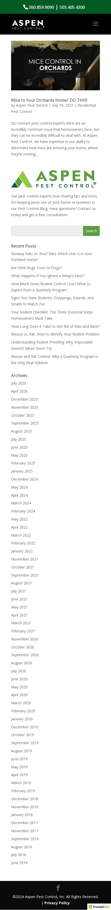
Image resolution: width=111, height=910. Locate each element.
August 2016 (21, 846)
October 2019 (22, 734)
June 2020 (19, 678)
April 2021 (19, 615)
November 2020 (24, 639)
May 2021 (19, 607)
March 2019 (21, 782)
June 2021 (19, 599)
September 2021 (25, 575)
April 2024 (19, 495)
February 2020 (23, 710)
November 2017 (24, 830)
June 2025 (19, 447)
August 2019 (21, 750)
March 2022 (21, 535)
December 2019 (24, 726)
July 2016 (18, 854)
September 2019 (25, 742)
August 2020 (21, 662)
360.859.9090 (41, 7)
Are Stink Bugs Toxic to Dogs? (36, 267)
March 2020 (21, 702)
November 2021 (24, 559)
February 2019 (23, 790)
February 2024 (23, 511)
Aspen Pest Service (32, 105)
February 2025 (23, 463)
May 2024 (19, 487)
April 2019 (19, 774)
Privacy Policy (57, 902)
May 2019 (19, 766)
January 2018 (22, 814)
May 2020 (19, 687)
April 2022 (19, 527)
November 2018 (24, 806)
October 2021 (22, 567)
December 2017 (24, 822)
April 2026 (19, 391)
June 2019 (19, 758)
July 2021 (18, 591)
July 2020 (18, 670)
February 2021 (23, 630)
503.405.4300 (72, 7)
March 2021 (21, 622)
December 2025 (24, 399)
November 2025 (24, 407)
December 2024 (24, 479)
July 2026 (18, 383)
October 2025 (22, 415)
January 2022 (22, 551)
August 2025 (21, 431)
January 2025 (22, 471)
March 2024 (21, 503)
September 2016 (25, 838)
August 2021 (21, 582)
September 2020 (25, 654)
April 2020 (19, 694)
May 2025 (19, 455)
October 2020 (22, 647)
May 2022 (19, 519)
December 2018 (24, 798)
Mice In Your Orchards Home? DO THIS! (49, 100)
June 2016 (19, 862)
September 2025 (25, 423)
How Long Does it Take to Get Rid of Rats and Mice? (55, 326)
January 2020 (22, 718)
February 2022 (23, 542)
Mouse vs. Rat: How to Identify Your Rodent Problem (55, 334)
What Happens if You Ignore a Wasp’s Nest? (47, 275)
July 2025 (18, 439)
